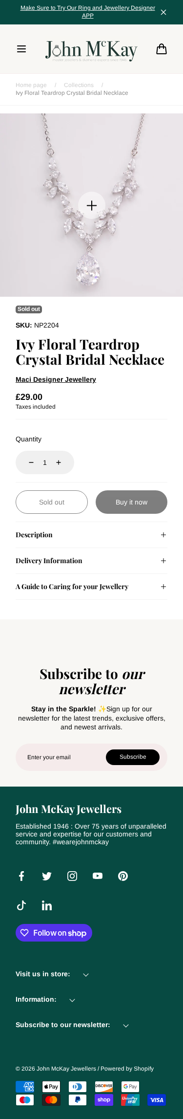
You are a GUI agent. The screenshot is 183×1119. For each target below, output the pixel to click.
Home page (31, 85)
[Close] (163, 12)
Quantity (28, 439)
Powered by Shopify (127, 1068)
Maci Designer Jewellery (56, 379)
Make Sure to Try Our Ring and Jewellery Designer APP (87, 11)
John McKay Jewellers (66, 1068)
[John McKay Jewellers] (91, 49)
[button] (21, 49)
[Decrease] (25, 462)
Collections (79, 85)
